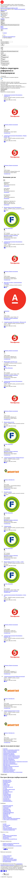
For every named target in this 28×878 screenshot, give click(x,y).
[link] (3, 23)
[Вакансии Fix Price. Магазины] (15, 220)
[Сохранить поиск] (2, 48)
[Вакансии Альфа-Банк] (15, 299)
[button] (2, 26)
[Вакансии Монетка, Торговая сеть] (15, 471)
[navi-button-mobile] (2, 30)
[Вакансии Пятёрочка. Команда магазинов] (15, 113)
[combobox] (7, 42)
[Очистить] (2, 45)
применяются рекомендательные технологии (11, 864)
